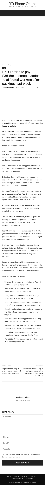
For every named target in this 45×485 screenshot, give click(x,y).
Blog (9, 65)
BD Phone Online (9, 87)
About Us (16, 476)
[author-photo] (22, 394)
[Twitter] (9, 92)
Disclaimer (32, 476)
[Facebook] (4, 92)
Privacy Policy (29, 478)
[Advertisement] (22, 40)
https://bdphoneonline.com (22, 400)
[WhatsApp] (19, 92)
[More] (24, 92)
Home (4, 65)
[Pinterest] (14, 92)
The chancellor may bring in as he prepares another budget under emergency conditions (33, 372)
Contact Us (24, 476)
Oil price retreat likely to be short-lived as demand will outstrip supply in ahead (11, 371)
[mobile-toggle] (3, 13)
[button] (42, 13)
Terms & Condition (17, 478)
